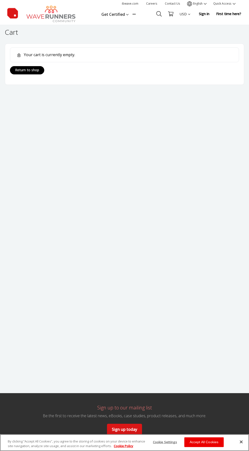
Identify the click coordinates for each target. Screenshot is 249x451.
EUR (183, 23)
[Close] (241, 442)
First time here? (228, 13)
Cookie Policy (123, 446)
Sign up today (124, 429)
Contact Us (172, 3)
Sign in (204, 13)
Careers (151, 3)
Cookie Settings (165, 442)
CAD (183, 32)
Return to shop (27, 70)
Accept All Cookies (204, 442)
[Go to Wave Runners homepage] (41, 13)
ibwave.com (130, 3)
